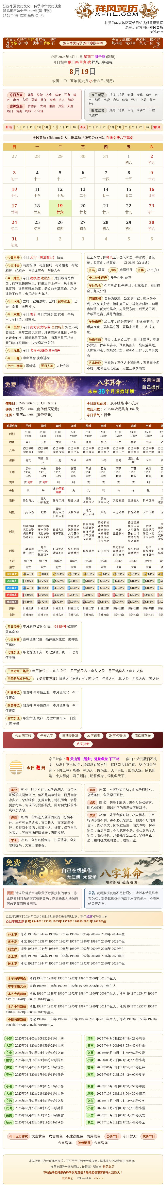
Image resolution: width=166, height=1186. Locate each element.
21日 (98, 127)
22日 (105, 127)
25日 (127, 127)
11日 (25, 127)
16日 (61, 127)
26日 (134, 127)
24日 (120, 127)
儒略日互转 (143, 735)
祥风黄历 (156, 27)
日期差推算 (70, 735)
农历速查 (93, 735)
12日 (32, 127)
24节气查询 (117, 735)
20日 (91, 127)
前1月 (156, 127)
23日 (113, 127)
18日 (75, 127)
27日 (141, 127)
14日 (47, 127)
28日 (148, 127)
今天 (83, 127)
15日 (54, 127)
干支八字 (46, 735)
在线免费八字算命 (120, 138)
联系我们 (67, 1178)
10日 (18, 127)
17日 (68, 127)
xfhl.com (156, 32)
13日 (40, 127)
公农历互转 (23, 735)
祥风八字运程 (102, 62)
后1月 (9, 127)
